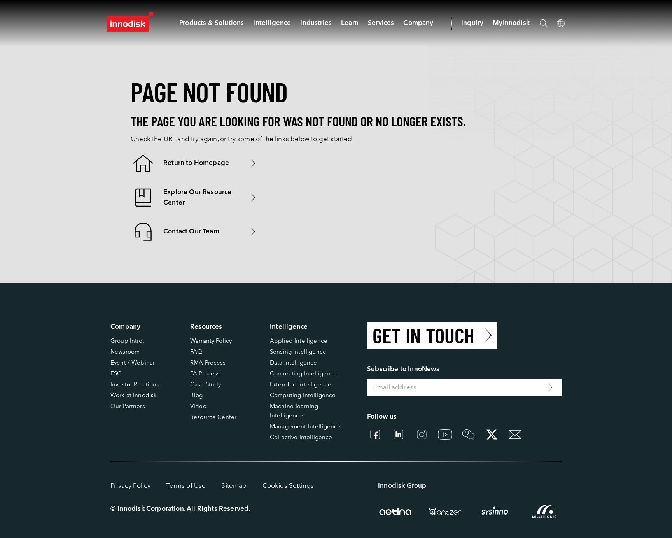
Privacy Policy (130, 486)
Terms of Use (186, 486)
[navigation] (272, 23)
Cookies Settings (288, 486)
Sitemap (234, 486)
